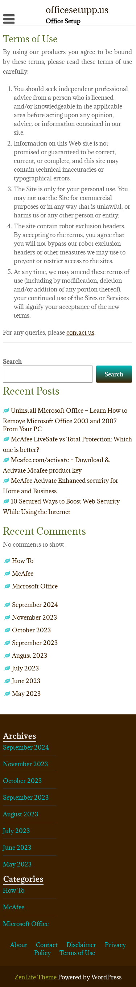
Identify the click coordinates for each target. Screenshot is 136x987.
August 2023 (29, 656)
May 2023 (26, 694)
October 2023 (31, 630)
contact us (80, 333)
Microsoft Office (35, 586)
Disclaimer (81, 945)
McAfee (22, 574)
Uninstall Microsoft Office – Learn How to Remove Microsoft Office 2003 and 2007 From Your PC (65, 420)
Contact (47, 945)
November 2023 (34, 617)
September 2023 (35, 643)
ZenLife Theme (36, 977)
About (18, 945)
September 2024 (35, 605)
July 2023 (25, 668)
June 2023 (26, 681)
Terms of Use (77, 953)
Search (12, 362)
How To (22, 561)
